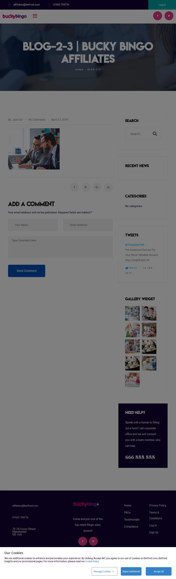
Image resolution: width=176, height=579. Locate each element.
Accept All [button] (159, 571)
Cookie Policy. (92, 561)
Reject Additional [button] (131, 571)
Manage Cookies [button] (102, 571)
